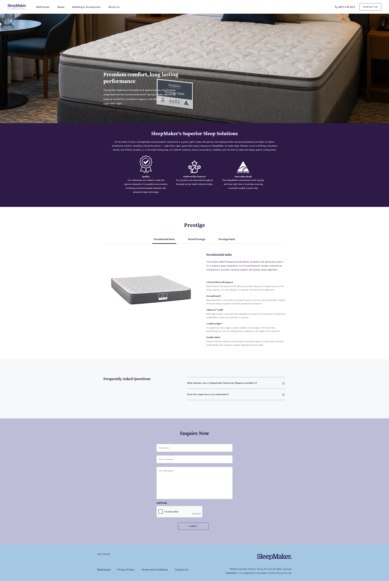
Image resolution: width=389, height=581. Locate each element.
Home (99, 554)
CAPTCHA (162, 502)
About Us (114, 7)
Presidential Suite (164, 239)
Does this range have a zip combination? (208, 394)
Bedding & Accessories (86, 7)
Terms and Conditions (154, 569)
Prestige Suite (227, 239)
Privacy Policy (126, 569)
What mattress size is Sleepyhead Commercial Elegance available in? (222, 383)
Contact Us (370, 7)
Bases (61, 7)
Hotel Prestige (196, 239)
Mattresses (43, 7)
